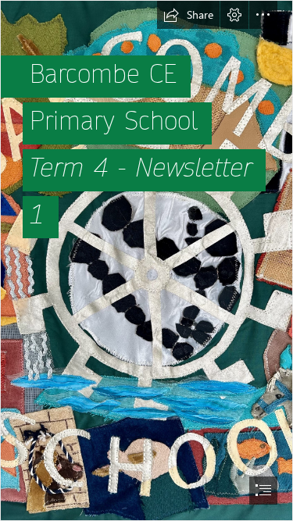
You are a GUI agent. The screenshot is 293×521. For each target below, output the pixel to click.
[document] (146, 260)
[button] (188, 15)
